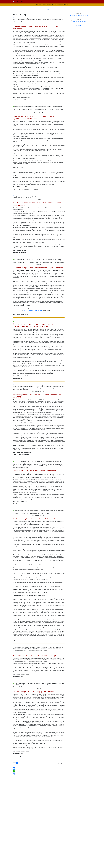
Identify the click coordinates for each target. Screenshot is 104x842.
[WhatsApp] (39, 771)
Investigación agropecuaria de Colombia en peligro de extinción (38, 267)
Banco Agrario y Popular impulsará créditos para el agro (35, 655)
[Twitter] (39, 769)
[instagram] (39, 772)
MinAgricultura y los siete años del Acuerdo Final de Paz (35, 519)
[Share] (39, 774)
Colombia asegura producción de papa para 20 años (33, 691)
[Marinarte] (78, 25)
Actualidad (39, 4)
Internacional (60, 4)
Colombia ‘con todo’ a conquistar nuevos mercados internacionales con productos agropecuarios (33, 325)
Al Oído (66, 4)
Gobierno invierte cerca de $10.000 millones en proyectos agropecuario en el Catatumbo (35, 117)
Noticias (44, 4)
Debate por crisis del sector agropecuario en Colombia (34, 470)
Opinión (49, 4)
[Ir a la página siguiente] (27, 762)
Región (54, 4)
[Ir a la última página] (28, 762)
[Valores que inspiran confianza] (78, 21)
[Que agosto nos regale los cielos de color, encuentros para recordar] (78, 16)
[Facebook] (39, 767)
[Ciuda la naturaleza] (52, 9)
